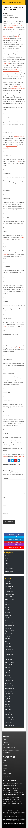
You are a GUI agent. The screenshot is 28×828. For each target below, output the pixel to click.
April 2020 (7, 707)
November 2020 (9, 688)
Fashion (7, 560)
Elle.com (5, 456)
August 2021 (8, 665)
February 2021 (9, 680)
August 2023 (8, 602)
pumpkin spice (17, 86)
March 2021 (8, 678)
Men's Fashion (9, 568)
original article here (18, 456)
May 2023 (7, 610)
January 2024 (8, 589)
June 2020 (7, 701)
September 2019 (9, 725)
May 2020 (7, 704)
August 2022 (8, 633)
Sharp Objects (19, 348)
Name (5, 497)
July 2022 (7, 636)
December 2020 (9, 686)
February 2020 (9, 712)
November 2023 (9, 594)
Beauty (5, 14)
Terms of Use (13, 820)
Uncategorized (9, 571)
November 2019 (9, 720)
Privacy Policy (6, 753)
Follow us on (14, 534)
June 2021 (7, 670)
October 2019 (8, 722)
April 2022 (7, 644)
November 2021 (9, 657)
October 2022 (8, 628)
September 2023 (9, 599)
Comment (6, 478)
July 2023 (7, 604)
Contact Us (6, 739)
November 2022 (9, 625)
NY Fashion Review (15, 2)
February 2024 (9, 586)
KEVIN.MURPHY (14, 88)
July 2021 (7, 667)
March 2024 (8, 583)
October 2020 (8, 691)
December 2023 (9, 591)
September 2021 (9, 662)
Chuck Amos (6, 63)
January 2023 (8, 620)
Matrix (5, 36)
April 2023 (7, 612)
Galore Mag (6, 148)
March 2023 (8, 615)
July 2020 (7, 699)
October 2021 (8, 659)
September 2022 (9, 631)
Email (5, 505)
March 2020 (8, 709)
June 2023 (7, 607)
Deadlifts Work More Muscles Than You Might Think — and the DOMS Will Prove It (14, 803)
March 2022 (8, 646)
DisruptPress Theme (20, 823)
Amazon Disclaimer (8, 745)
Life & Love (8, 566)
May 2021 (7, 672)
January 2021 (8, 683)
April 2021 (7, 675)
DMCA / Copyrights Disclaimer (11, 750)
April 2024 (7, 581)
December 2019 (9, 717)
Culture (7, 558)
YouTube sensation (18, 136)
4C (18, 161)
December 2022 (9, 623)
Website (5, 513)
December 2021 (9, 654)
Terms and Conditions (9, 747)
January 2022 (8, 652)
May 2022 (7, 641)
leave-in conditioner (11, 146)
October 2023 (8, 597)
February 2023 (9, 617)
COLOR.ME (22, 88)
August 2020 (8, 696)
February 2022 (9, 649)
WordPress (11, 823)
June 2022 (7, 638)
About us (5, 742)
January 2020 (8, 714)
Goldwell (5, 326)
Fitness (7, 563)
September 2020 (9, 693)
